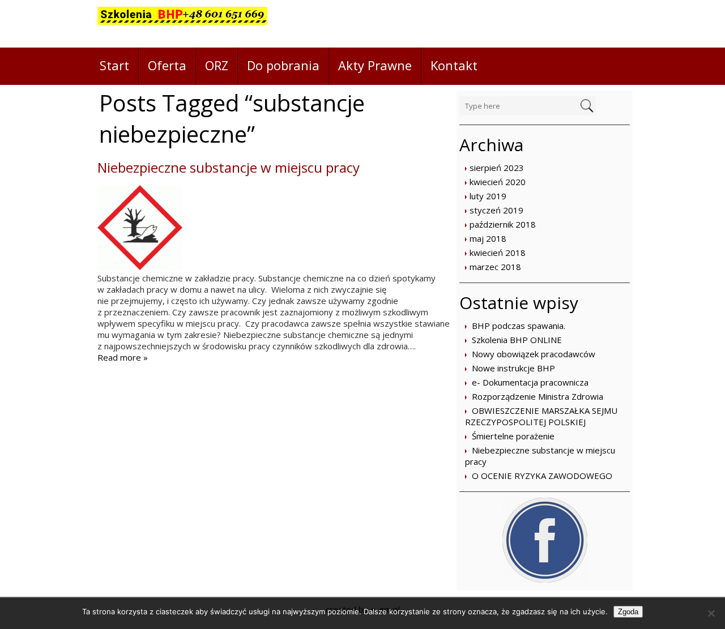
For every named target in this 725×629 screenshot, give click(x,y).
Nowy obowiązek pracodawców (533, 354)
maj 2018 (488, 238)
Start (114, 65)
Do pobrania (283, 65)
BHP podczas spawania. (518, 325)
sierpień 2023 (497, 167)
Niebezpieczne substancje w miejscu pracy (228, 167)
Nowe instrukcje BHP (513, 368)
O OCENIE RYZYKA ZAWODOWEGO (542, 475)
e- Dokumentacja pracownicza (530, 382)
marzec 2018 (495, 266)
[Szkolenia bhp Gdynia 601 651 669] (182, 24)
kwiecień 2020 (498, 181)
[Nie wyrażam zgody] (711, 613)
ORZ (216, 65)
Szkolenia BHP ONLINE (517, 339)
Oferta (167, 65)
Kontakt (453, 65)
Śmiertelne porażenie (513, 436)
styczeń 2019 (496, 210)
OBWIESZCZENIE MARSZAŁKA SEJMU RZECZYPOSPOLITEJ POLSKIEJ (541, 416)
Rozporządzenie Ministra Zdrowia (537, 396)
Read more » (122, 357)
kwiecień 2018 (498, 252)
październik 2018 (503, 224)
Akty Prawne (375, 65)
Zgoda (628, 611)
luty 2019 (488, 196)
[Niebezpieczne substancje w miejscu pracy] (139, 266)
